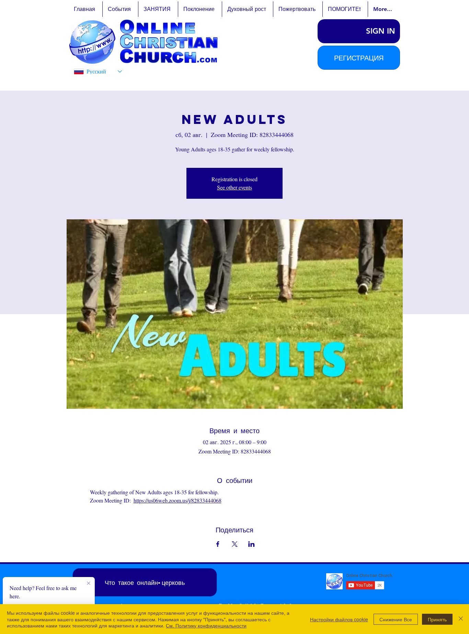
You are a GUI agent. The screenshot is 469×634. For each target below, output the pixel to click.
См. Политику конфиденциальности (206, 625)
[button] (359, 58)
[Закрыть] (461, 619)
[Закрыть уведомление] (88, 583)
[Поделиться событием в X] (234, 544)
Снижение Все (395, 619)
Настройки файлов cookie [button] (339, 619)
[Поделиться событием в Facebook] (218, 544)
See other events (234, 187)
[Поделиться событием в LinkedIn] (251, 544)
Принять (437, 619)
